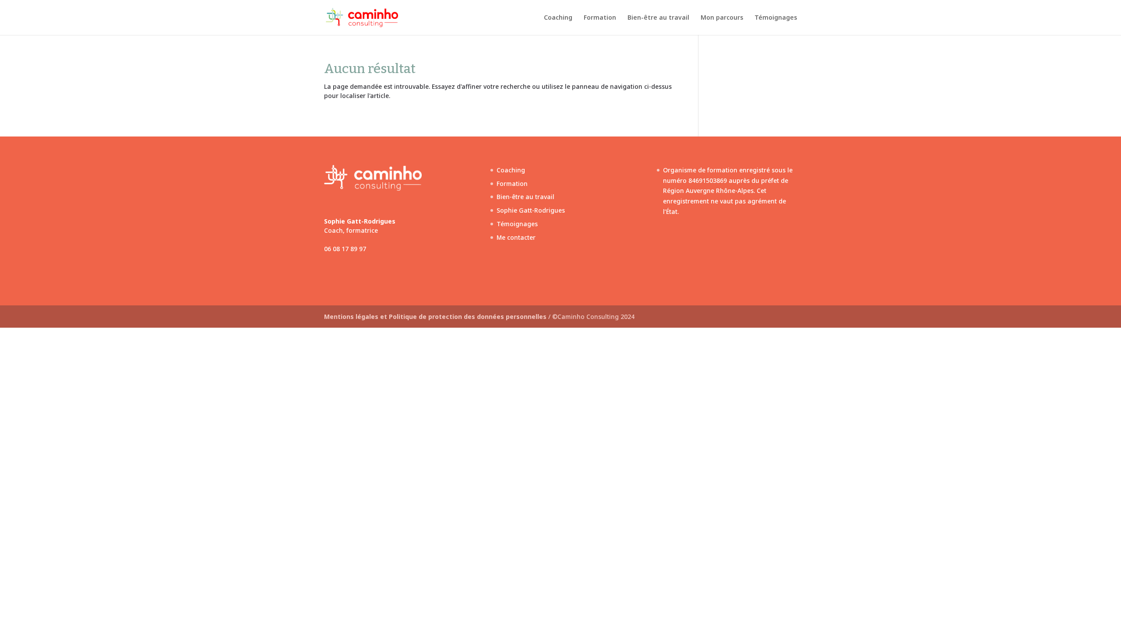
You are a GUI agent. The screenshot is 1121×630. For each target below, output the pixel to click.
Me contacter (516, 237)
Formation (600, 17)
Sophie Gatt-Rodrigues (531, 210)
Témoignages (775, 17)
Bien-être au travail (658, 17)
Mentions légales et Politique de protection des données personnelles (436, 316)
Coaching (558, 17)
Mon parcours (722, 17)
